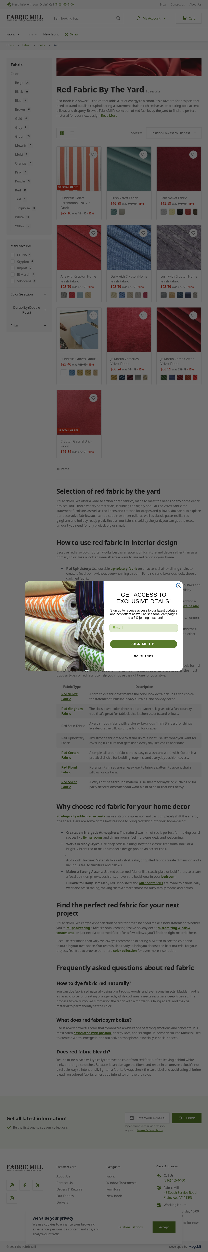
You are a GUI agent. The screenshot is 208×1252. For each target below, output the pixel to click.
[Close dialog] (178, 585)
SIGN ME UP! (143, 644)
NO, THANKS (143, 656)
